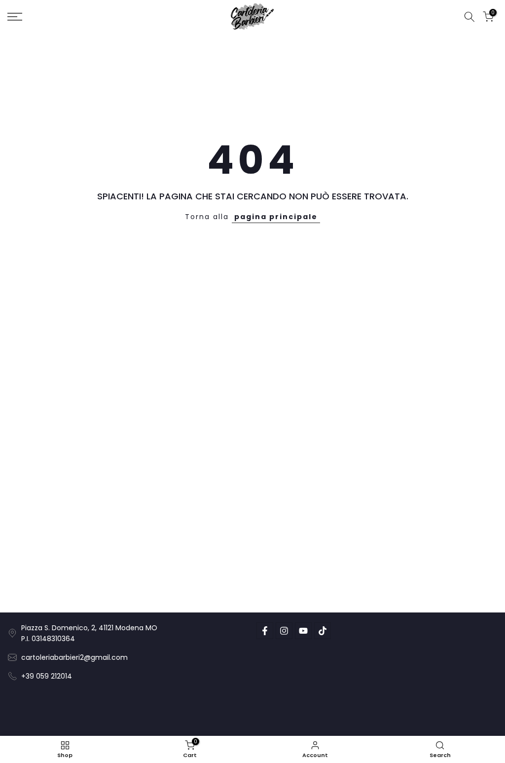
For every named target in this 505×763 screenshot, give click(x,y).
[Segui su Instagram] (284, 630)
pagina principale (276, 217)
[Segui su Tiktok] (322, 630)
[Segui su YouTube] (303, 630)
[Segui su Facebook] (264, 630)
